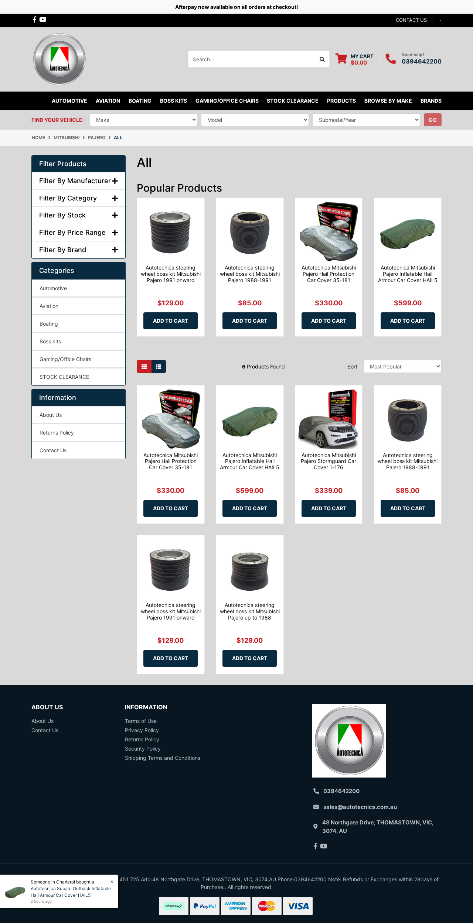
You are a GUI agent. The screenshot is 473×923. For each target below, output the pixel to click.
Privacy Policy (142, 730)
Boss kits (173, 100)
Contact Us (53, 450)
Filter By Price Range (72, 232)
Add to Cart (170, 321)
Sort (352, 366)
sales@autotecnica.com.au (360, 806)
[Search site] (322, 59)
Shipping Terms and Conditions (162, 758)
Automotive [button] (69, 100)
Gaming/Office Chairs (65, 359)
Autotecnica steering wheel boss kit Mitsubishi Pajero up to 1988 (250, 611)
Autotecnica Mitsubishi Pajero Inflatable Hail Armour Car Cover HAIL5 (408, 273)
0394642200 (422, 61)
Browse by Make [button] (388, 100)
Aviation (49, 306)
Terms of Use (141, 721)
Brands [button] (431, 100)
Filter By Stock (62, 215)
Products (341, 100)
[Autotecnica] (59, 58)
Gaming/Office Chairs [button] (227, 100)
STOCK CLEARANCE (293, 100)
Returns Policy (57, 432)
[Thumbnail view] (144, 366)
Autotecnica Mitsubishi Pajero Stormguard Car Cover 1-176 (328, 461)
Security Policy (143, 748)
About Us (51, 415)
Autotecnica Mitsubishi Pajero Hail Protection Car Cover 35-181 (329, 273)
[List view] (158, 366)
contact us (411, 20)
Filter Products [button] (62, 164)
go (433, 120)
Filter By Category (68, 198)
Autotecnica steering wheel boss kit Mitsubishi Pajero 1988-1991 (250, 273)
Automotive (53, 288)
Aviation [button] (108, 100)
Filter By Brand (62, 250)
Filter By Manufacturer (75, 181)
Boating (49, 323)
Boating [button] (140, 100)
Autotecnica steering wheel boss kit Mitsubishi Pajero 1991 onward (171, 273)
